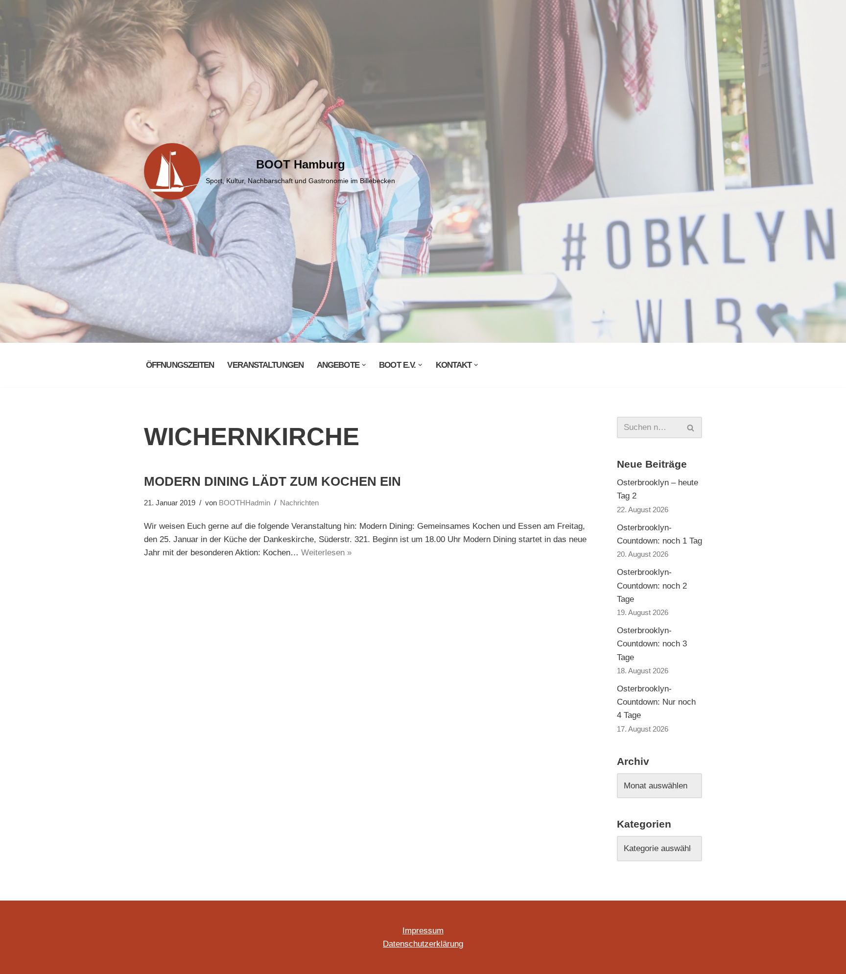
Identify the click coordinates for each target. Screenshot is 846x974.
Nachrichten (299, 503)
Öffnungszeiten (180, 365)
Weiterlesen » (326, 552)
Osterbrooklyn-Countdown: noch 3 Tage (652, 644)
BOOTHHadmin (244, 503)
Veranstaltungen (265, 365)
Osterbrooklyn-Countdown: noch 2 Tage (652, 585)
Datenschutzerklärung (423, 944)
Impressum (423, 930)
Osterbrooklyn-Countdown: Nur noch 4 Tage (656, 702)
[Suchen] (691, 427)
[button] (364, 365)
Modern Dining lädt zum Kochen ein (272, 481)
